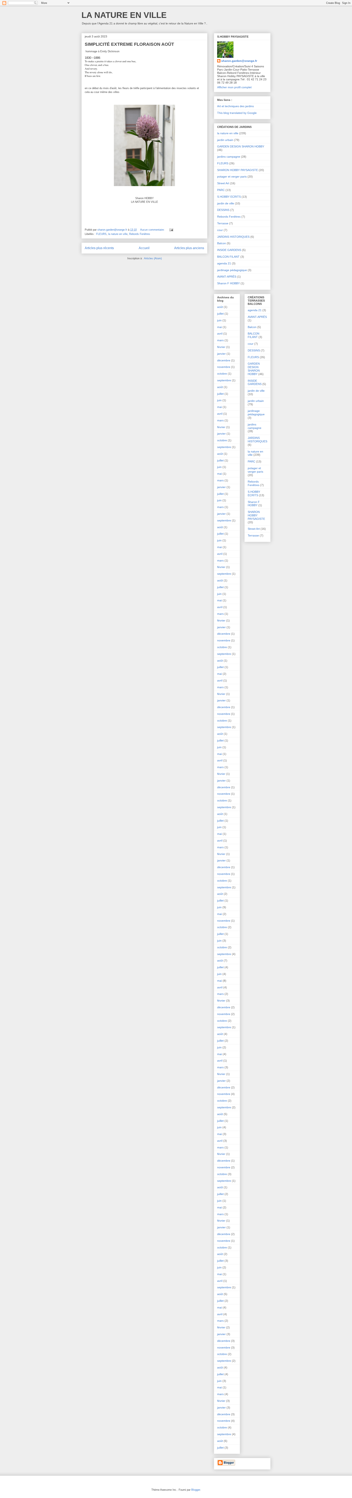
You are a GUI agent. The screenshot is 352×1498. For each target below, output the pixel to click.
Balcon (221, 243)
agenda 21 (224, 263)
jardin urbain (225, 140)
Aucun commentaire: (152, 229)
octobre (222, 373)
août (220, 307)
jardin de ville (225, 203)
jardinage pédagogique (232, 270)
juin (219, 320)
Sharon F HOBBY (228, 283)
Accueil (144, 248)
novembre (223, 367)
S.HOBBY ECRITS (229, 196)
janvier (221, 353)
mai (219, 327)
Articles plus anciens (189, 248)
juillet (220, 313)
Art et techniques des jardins (235, 106)
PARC (221, 190)
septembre (224, 380)
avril (219, 333)
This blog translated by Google (237, 112)
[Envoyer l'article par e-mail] (171, 229)
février (221, 347)
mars (220, 340)
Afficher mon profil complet (234, 87)
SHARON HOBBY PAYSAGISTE (237, 170)
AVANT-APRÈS (226, 276)
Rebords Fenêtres (139, 233)
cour (220, 230)
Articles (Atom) (153, 258)
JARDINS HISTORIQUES (233, 236)
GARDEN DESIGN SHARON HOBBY (240, 146)
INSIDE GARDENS (229, 250)
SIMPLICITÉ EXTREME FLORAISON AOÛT (129, 44)
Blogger (195, 1489)
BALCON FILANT (228, 256)
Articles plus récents (99, 248)
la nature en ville (118, 233)
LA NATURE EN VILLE (124, 15)
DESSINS (223, 210)
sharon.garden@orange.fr (239, 60)
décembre (223, 360)
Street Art (223, 183)
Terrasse (222, 223)
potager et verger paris (232, 176)
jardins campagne (228, 156)
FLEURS (101, 233)
